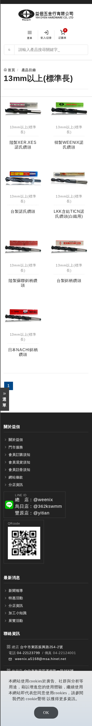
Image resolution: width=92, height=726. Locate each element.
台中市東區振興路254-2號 (41, 647)
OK (46, 712)
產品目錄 (29, 70)
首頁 (11, 70)
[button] (35, 505)
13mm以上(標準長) (23, 129)
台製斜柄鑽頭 (69, 281)
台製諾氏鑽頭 (23, 211)
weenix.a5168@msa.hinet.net (40, 659)
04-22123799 (28, 653)
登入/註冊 (46, 37)
